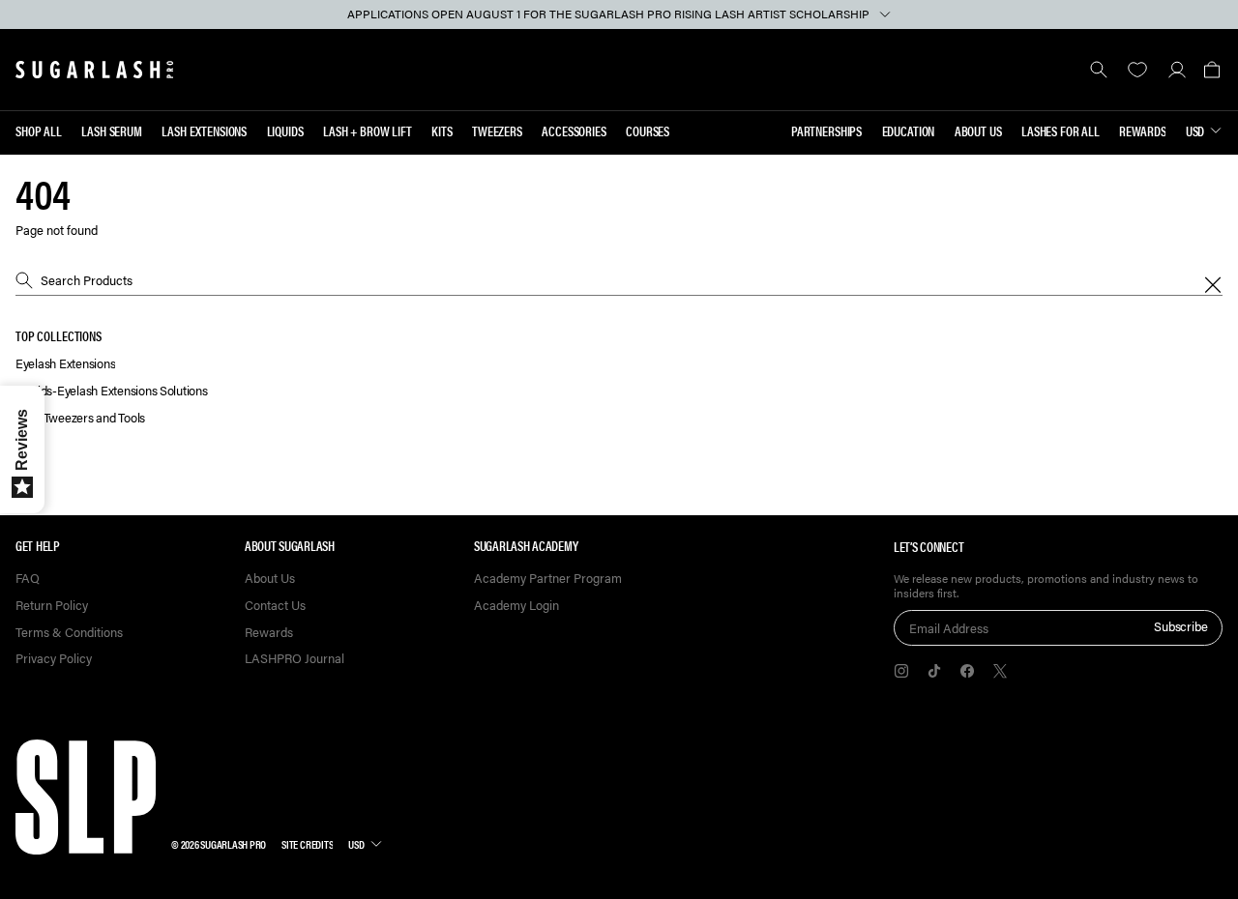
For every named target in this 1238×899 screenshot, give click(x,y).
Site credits (307, 844)
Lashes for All (1060, 130)
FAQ (27, 578)
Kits (441, 130)
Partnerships (826, 130)
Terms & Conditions (69, 632)
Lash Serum (111, 130)
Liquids (285, 130)
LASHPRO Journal (294, 659)
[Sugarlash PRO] (94, 69)
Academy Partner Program (548, 578)
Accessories (573, 130)
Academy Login (516, 605)
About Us (978, 130)
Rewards (1142, 130)
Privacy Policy (53, 659)
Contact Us (275, 605)
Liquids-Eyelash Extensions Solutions (111, 391)
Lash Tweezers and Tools (80, 418)
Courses (647, 130)
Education (908, 130)
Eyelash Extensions (65, 364)
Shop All (38, 130)
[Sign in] (1176, 69)
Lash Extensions (204, 130)
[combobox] (619, 280)
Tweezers (497, 130)
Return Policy (51, 605)
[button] (1211, 69)
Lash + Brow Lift (367, 130)
